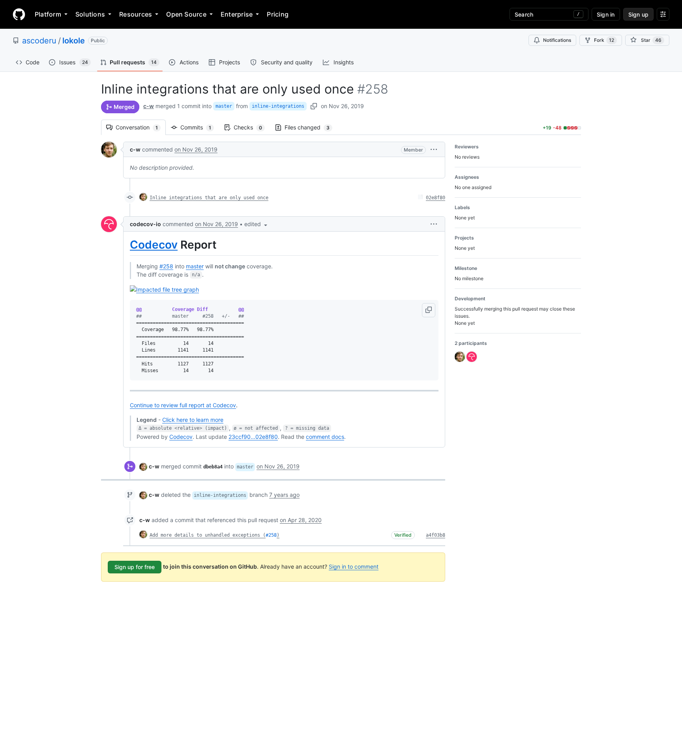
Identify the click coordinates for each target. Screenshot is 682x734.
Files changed (311, 127)
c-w (148, 106)
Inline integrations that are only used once (209, 197)
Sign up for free (134, 567)
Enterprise (237, 14)
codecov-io (145, 224)
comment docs (325, 436)
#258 (166, 266)
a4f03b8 (435, 535)
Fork (604, 40)
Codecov (154, 244)
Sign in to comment (353, 566)
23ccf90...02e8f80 (253, 436)
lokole (73, 40)
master (223, 106)
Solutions (90, 14)
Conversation (141, 127)
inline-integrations (278, 106)
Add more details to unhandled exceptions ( (208, 535)
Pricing (278, 14)
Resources (135, 14)
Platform (48, 14)
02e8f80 (435, 197)
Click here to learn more (192, 419)
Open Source (186, 14)
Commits (199, 127)
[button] (433, 149)
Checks (252, 127)
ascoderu (39, 40)
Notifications (557, 40)
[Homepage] (19, 14)
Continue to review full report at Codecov (183, 405)
